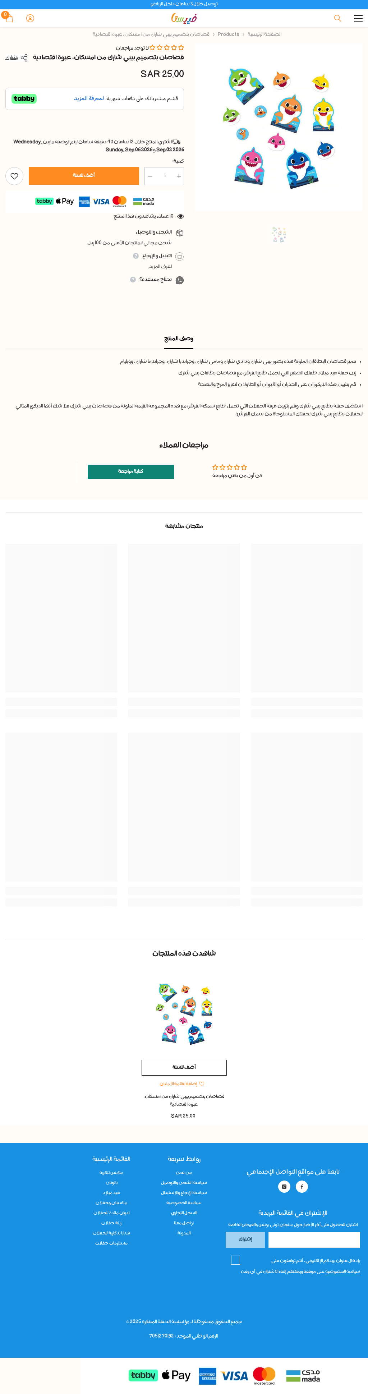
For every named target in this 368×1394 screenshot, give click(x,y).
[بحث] (338, 18)
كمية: (178, 162)
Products (228, 35)
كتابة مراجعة (130, 472)
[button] (167, 48)
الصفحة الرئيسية (264, 35)
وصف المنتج (178, 339)
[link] (307, 702)
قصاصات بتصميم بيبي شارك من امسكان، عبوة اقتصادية (184, 1101)
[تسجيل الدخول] (30, 18)
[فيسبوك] (302, 1187)
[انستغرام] (284, 1187)
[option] (279, 127)
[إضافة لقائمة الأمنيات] (14, 176)
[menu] (358, 18)
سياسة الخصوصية (342, 1271)
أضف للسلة (84, 176)
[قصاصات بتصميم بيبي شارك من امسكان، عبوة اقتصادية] (184, 1013)
